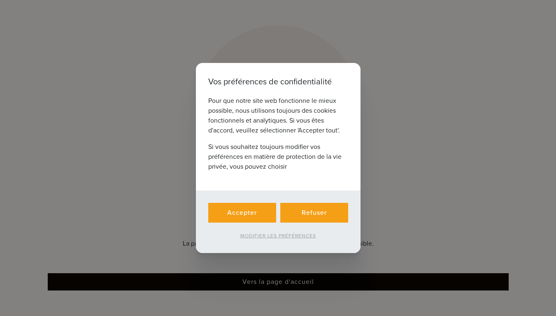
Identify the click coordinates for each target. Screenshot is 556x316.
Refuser (314, 212)
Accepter (242, 212)
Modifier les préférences (278, 235)
